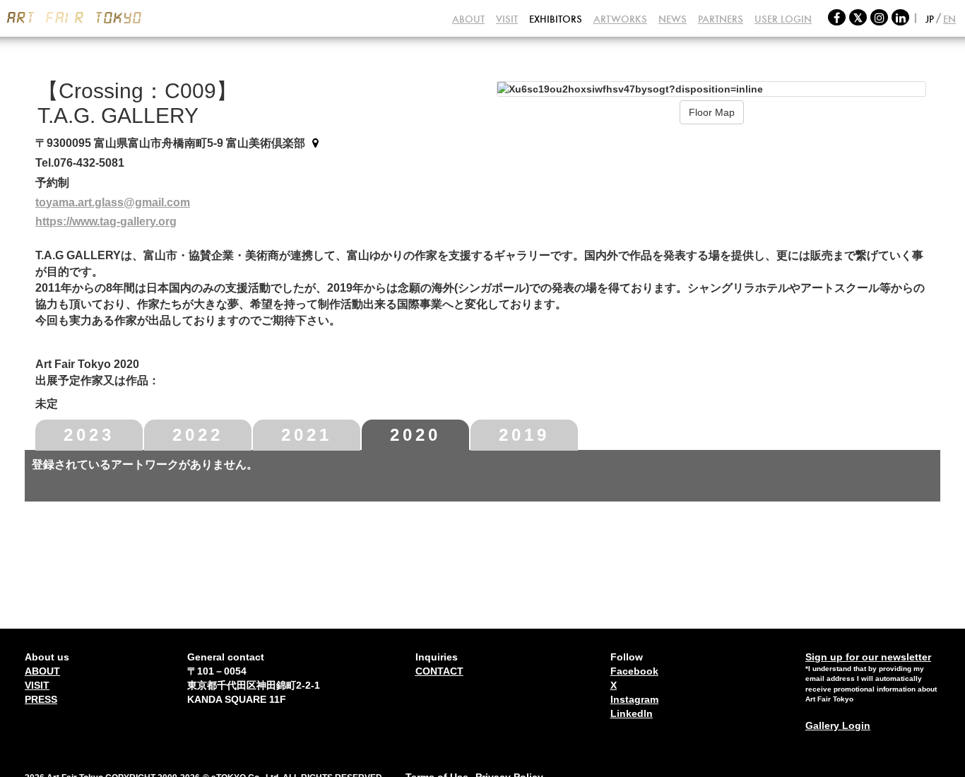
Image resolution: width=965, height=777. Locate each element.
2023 (89, 434)
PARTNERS (720, 19)
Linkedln (631, 713)
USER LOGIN (783, 19)
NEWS (672, 19)
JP (929, 19)
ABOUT (468, 19)
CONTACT (439, 671)
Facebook (634, 671)
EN (949, 19)
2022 (197, 434)
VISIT (507, 19)
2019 (524, 434)
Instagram (634, 699)
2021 (306, 434)
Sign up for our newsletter (868, 657)
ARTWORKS (620, 19)
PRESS (41, 699)
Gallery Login (837, 725)
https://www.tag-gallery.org (106, 221)
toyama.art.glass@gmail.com (112, 202)
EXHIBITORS (555, 19)
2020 (415, 434)
